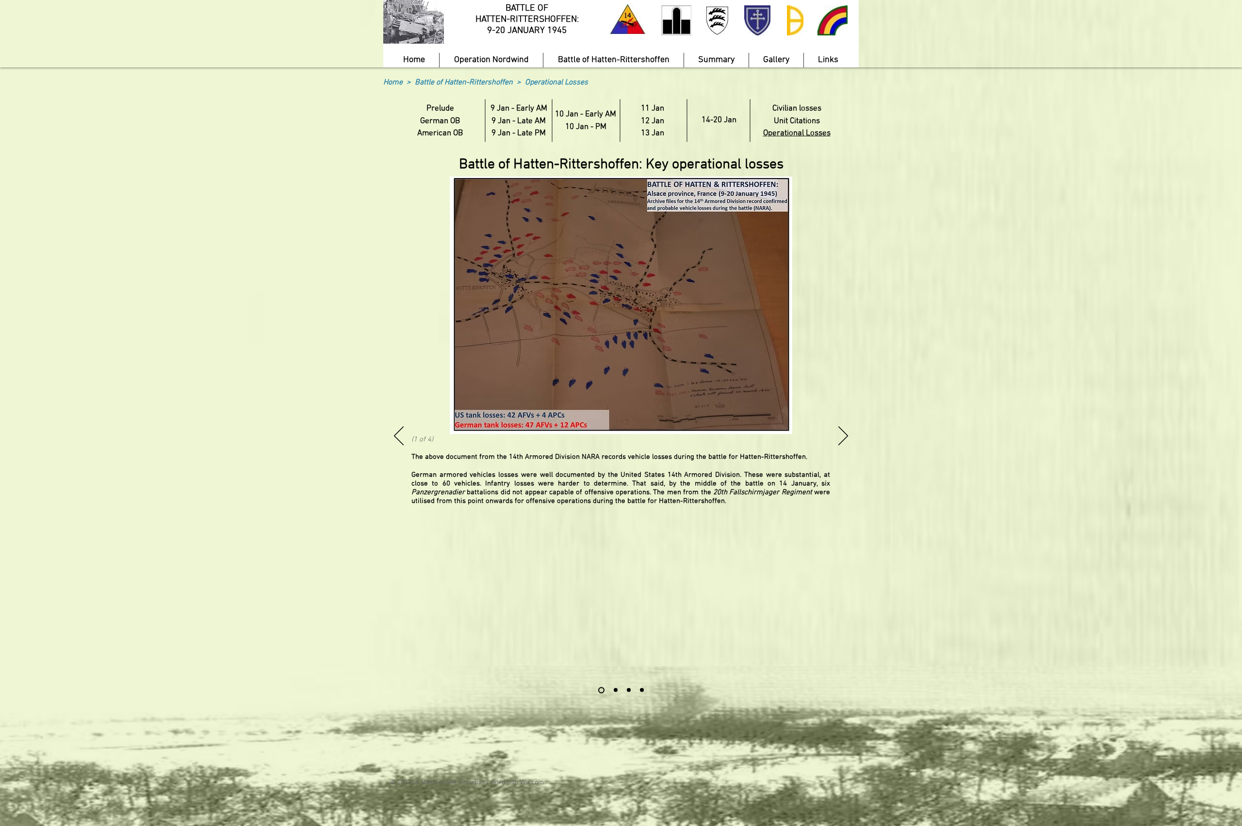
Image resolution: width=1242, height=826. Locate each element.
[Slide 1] (601, 690)
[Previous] (399, 436)
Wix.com (532, 782)
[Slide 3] (629, 690)
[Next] (843, 436)
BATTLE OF (527, 8)
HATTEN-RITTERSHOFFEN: (527, 19)
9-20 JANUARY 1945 (527, 30)
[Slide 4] (642, 690)
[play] (420, 35)
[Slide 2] (616, 690)
